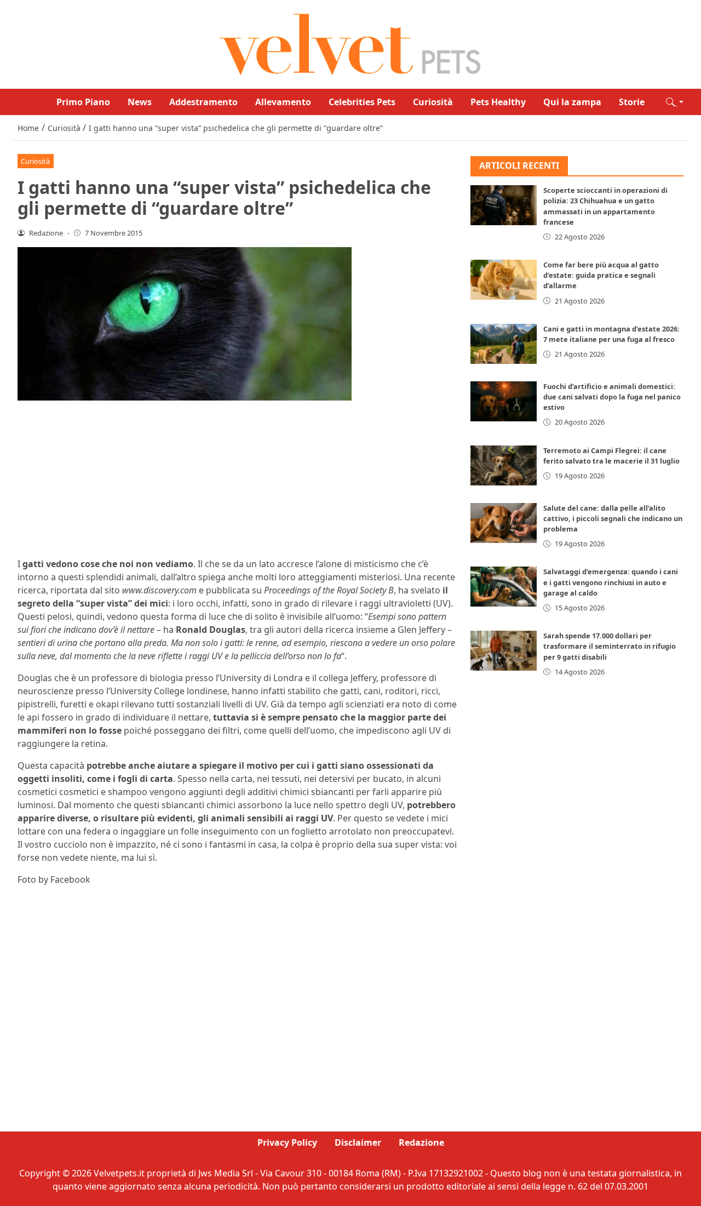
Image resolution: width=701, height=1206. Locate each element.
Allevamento (283, 102)
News (140, 102)
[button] (674, 101)
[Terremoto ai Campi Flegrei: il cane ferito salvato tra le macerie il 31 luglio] (503, 465)
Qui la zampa (572, 102)
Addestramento (203, 102)
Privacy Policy (287, 1142)
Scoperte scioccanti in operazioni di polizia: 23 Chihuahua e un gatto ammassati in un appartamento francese (605, 206)
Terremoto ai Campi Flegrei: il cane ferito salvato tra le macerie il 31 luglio (611, 455)
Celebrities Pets (362, 102)
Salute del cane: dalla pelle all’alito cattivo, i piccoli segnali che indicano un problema (612, 518)
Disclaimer (358, 1142)
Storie (632, 102)
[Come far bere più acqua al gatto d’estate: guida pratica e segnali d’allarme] (503, 280)
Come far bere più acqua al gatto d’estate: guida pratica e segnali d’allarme (601, 275)
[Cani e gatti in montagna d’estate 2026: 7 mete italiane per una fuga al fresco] (503, 344)
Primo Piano (83, 102)
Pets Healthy (498, 102)
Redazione (421, 1142)
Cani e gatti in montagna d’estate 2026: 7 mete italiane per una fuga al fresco (611, 334)
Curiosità (433, 102)
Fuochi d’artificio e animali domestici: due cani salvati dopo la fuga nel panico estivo (612, 396)
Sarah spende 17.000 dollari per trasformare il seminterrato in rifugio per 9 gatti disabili (609, 646)
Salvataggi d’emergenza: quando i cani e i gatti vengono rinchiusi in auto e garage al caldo (610, 582)
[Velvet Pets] (350, 43)
